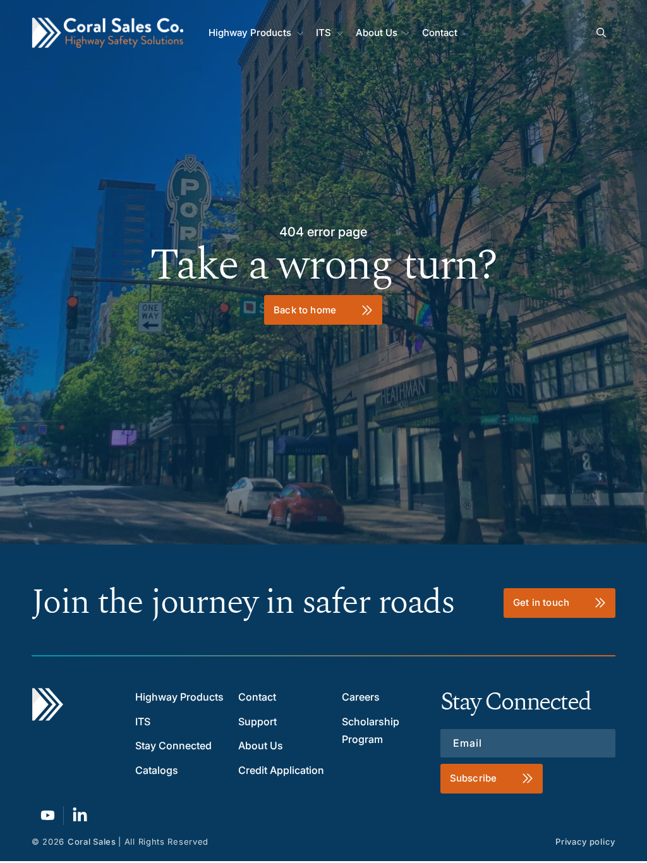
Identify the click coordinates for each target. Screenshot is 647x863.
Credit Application (281, 770)
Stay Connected (173, 745)
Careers (361, 697)
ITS (142, 721)
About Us (260, 745)
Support (257, 721)
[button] (254, 33)
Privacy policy (585, 841)
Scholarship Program (370, 730)
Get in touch (541, 602)
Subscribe (473, 778)
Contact (257, 697)
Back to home (305, 309)
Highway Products (179, 697)
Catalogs (156, 770)
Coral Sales (92, 841)
